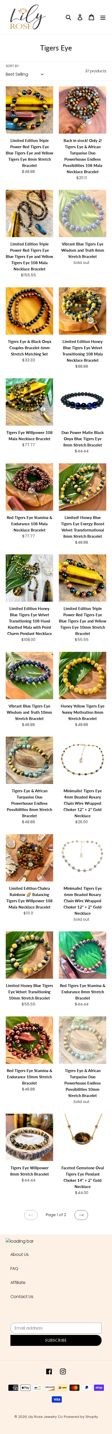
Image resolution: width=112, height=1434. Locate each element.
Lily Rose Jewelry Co (45, 1416)
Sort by (12, 66)
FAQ (14, 1268)
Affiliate (18, 1283)
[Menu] (103, 17)
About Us (19, 1254)
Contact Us (21, 1297)
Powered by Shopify (81, 1416)
